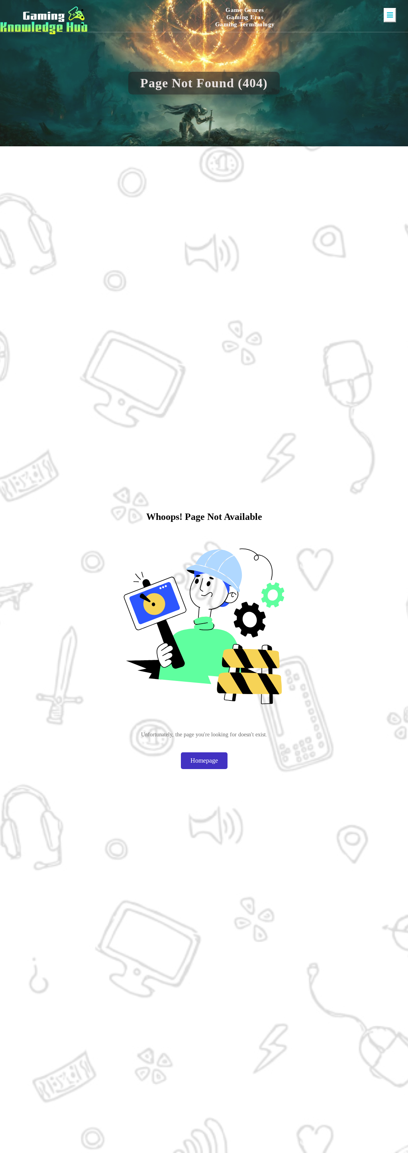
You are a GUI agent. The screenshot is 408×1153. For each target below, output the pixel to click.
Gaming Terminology (245, 24)
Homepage (204, 760)
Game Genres (245, 10)
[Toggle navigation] (390, 15)
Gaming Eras (245, 17)
